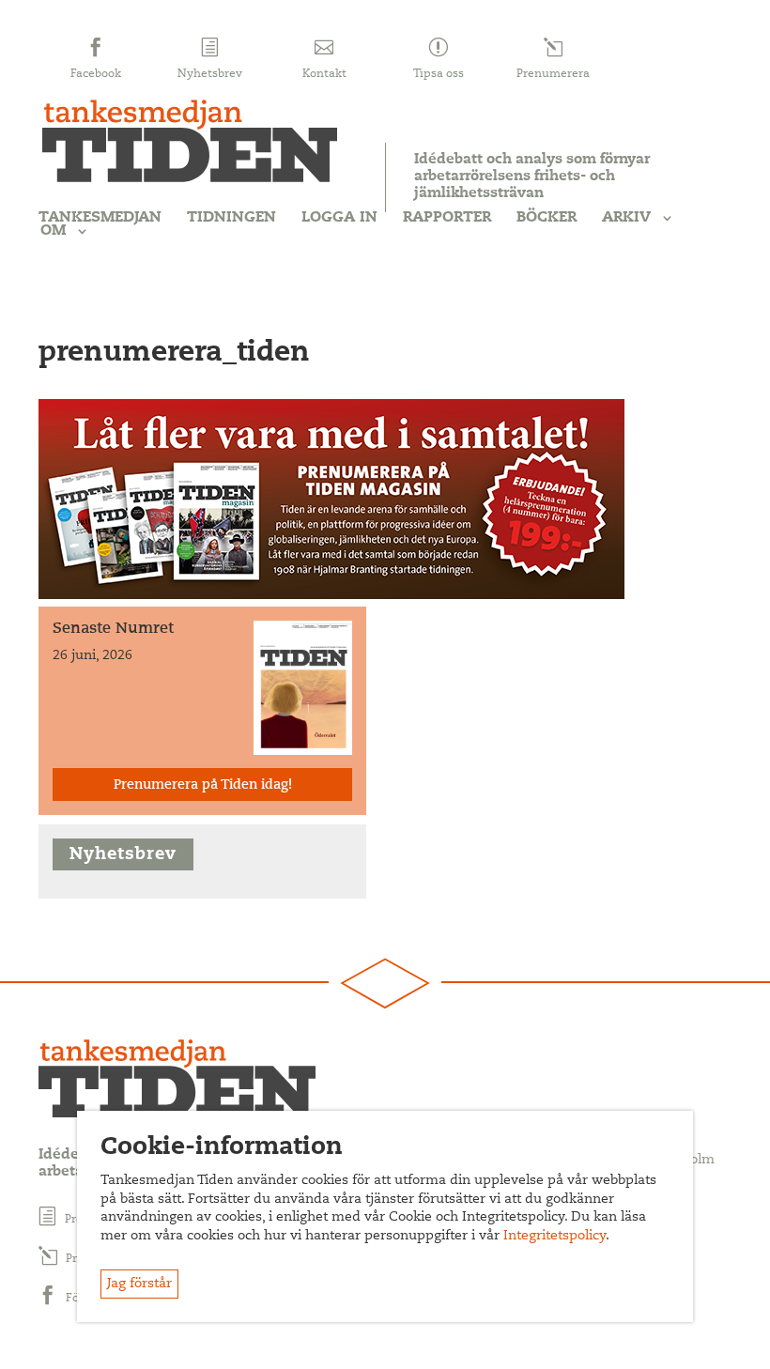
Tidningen (231, 217)
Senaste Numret (113, 629)
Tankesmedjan (100, 217)
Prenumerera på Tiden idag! (203, 785)
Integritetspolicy (554, 1236)
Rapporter (447, 217)
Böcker (546, 217)
